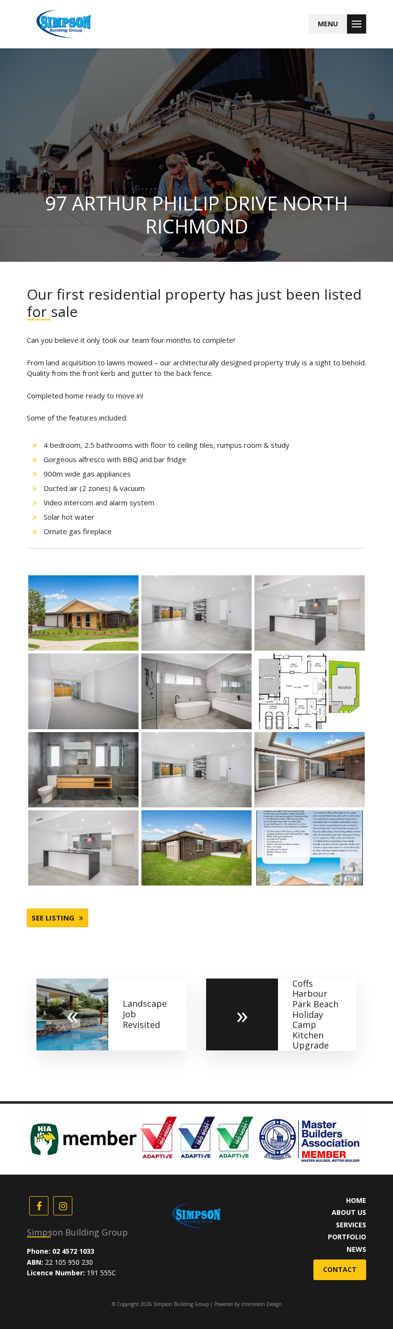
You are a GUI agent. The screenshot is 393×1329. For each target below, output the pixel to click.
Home (356, 1200)
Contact (340, 1269)
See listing (53, 917)
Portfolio (347, 1236)
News (356, 1249)
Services (351, 1224)
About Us (349, 1212)
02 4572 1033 (73, 1251)
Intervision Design (261, 1304)
